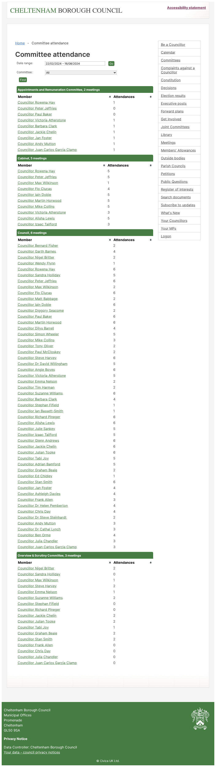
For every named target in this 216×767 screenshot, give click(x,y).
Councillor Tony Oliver (35, 346)
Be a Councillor (173, 44)
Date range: (25, 63)
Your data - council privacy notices (32, 752)
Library (166, 135)
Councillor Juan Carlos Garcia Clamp (47, 150)
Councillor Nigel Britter (36, 257)
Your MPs (168, 228)
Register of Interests (177, 189)
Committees (170, 60)
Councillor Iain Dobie (34, 194)
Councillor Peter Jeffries (37, 108)
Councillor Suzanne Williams (40, 393)
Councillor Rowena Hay (36, 102)
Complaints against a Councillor (178, 70)
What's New (170, 213)
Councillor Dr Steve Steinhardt (42, 517)
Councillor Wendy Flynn (36, 263)
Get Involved (171, 119)
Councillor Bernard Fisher (38, 245)
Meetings (168, 142)
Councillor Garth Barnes (37, 251)
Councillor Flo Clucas (35, 189)
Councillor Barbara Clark (37, 126)
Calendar (168, 52)
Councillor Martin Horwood (39, 200)
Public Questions (174, 181)
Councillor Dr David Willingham (43, 364)
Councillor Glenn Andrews (38, 440)
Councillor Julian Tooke (36, 452)
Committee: (24, 72)
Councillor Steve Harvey (37, 358)
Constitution (171, 80)
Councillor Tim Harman (36, 387)
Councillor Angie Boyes (36, 369)
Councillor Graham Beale (37, 470)
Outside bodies (173, 158)
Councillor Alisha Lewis (36, 218)
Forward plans (172, 111)
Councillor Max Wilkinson (38, 183)
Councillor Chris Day (34, 511)
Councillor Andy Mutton (37, 144)
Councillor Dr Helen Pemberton (43, 505)
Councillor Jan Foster (35, 138)
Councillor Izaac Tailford (37, 224)
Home (20, 43)
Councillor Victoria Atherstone (42, 120)
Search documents (176, 197)
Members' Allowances (178, 150)
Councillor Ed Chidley (35, 476)
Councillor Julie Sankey (36, 429)
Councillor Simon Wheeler (38, 334)
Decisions (168, 88)
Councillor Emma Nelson (37, 381)
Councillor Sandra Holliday (39, 275)
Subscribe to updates (178, 205)
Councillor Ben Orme (34, 535)
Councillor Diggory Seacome (41, 310)
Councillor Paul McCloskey (39, 352)
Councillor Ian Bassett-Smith (40, 411)
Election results (173, 96)
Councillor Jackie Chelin (37, 132)
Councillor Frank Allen (35, 499)
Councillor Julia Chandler (38, 541)
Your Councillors (174, 220)
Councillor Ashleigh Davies (39, 494)
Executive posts (173, 103)
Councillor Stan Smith (35, 482)
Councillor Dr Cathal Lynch (39, 529)
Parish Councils (173, 166)
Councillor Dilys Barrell (36, 328)
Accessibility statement (186, 7)
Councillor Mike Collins (36, 206)
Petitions (168, 174)
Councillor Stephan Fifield (38, 405)
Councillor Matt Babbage (38, 299)
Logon (166, 236)
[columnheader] (64, 96)
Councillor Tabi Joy (33, 458)
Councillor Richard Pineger (39, 417)
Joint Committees (175, 127)
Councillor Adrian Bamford (39, 464)
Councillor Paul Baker (35, 114)
